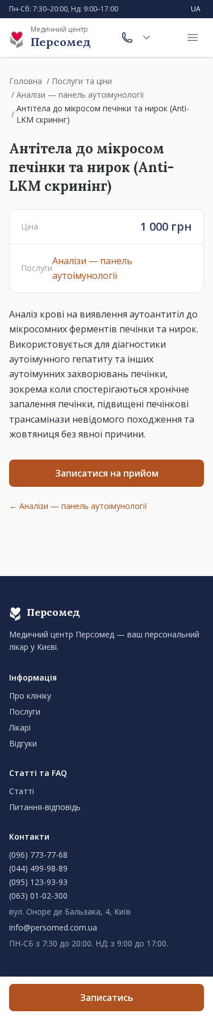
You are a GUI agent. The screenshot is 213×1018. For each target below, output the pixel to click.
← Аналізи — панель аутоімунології (78, 505)
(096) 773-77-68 (38, 854)
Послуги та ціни (82, 81)
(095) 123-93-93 (38, 882)
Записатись (106, 997)
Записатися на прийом (106, 473)
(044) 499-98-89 (38, 868)
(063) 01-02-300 (38, 895)
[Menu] (192, 37)
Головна (25, 81)
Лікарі (20, 727)
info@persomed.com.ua (53, 927)
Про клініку (30, 695)
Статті (21, 791)
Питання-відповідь (45, 807)
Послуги (24, 711)
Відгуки (23, 743)
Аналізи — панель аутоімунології (80, 94)
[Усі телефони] (146, 37)
